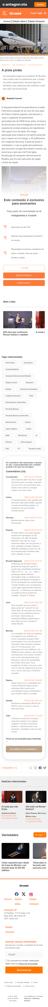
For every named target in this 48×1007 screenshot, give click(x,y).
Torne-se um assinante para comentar (23, 739)
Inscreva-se (24, 970)
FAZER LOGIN (23, 283)
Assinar (40, 4)
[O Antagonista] (15, 5)
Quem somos (8, 982)
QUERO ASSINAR (23, 275)
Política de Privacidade (28, 964)
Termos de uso (29, 986)
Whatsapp (30, 767)
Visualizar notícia (11, 312)
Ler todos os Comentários (23, 749)
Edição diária (19, 21)
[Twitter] (23, 894)
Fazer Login (36, 13)
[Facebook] (17, 894)
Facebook (40, 767)
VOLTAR (24, 268)
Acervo (7, 21)
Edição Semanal (36, 21)
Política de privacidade (13, 986)
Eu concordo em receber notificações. (23, 961)
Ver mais (39, 835)
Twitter (44, 767)
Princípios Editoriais (23, 982)
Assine (35, 982)
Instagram (35, 767)
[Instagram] (31, 894)
